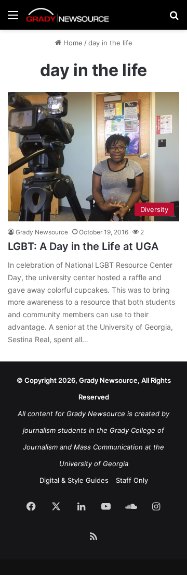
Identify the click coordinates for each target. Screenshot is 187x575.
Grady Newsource (42, 232)
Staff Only (132, 480)
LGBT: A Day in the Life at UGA (83, 246)
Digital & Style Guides (74, 480)
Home (72, 43)
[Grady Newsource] (67, 14)
